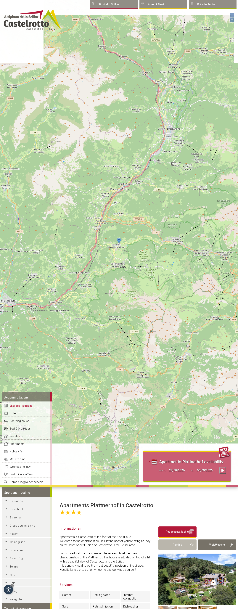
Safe (65, 606)
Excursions (16, 550)
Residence (16, 436)
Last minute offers (21, 474)
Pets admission (103, 606)
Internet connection (130, 596)
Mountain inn (17, 459)
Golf (12, 583)
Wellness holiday (20, 466)
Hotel (13, 413)
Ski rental (15, 517)
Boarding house (19, 421)
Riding (13, 591)
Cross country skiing (22, 525)
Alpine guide (17, 542)
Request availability (177, 531)
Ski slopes (16, 501)
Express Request (21, 405)
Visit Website (217, 544)
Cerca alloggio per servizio (26, 482)
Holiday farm (17, 451)
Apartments (17, 444)
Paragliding (16, 599)
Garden (67, 595)
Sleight (14, 534)
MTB (12, 574)
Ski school (16, 509)
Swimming (16, 558)
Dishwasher (130, 606)
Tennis (14, 566)
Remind (177, 544)
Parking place (101, 595)
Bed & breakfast (20, 428)
